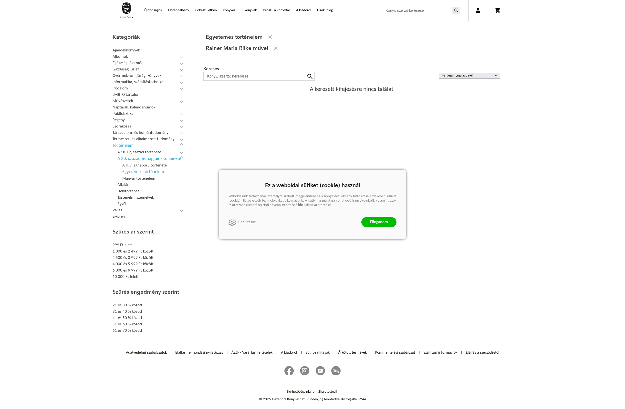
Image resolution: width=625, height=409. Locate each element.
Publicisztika (123, 114)
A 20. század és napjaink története (149, 158)
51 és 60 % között (127, 324)
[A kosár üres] (498, 10)
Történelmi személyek (135, 197)
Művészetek (123, 101)
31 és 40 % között (127, 312)
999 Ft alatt (122, 245)
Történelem (123, 145)
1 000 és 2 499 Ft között (133, 251)
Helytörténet (128, 191)
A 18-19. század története (139, 152)
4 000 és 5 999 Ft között (133, 264)
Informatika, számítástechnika (138, 82)
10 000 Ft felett (126, 277)
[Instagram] (304, 370)
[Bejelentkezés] (478, 10)
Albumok (120, 57)
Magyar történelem (138, 178)
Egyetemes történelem (143, 172)
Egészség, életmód (128, 63)
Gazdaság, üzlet (126, 69)
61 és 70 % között (127, 331)
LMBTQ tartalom (127, 95)
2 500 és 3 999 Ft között (133, 258)
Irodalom (120, 88)
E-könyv (119, 216)
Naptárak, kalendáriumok (134, 107)
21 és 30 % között (127, 305)
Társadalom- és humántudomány (140, 133)
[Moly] (336, 370)
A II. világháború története (144, 165)
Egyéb (122, 204)
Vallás (117, 210)
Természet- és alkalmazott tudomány (144, 139)
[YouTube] (320, 370)
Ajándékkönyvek (126, 50)
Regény (119, 120)
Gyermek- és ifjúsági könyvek (137, 76)
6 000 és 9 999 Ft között (133, 270)
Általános (125, 185)
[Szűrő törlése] (270, 37)
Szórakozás (122, 126)
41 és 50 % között (127, 318)
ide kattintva (307, 205)
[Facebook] (289, 370)
